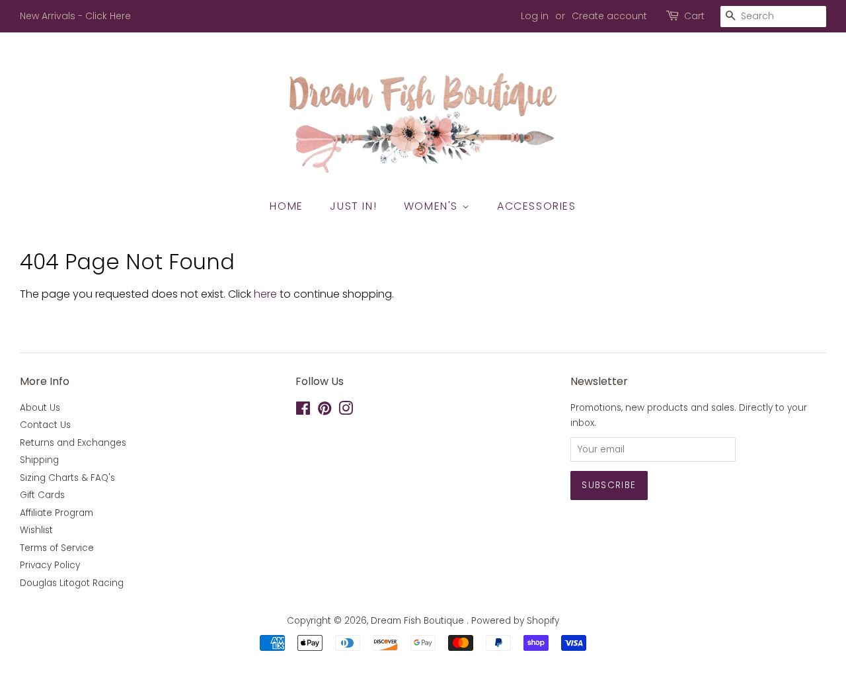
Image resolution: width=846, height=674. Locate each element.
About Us (40, 407)
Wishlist (36, 530)
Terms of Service (57, 548)
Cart (694, 15)
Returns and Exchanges (73, 443)
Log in (535, 15)
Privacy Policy (50, 565)
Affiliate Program (56, 513)
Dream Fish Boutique (419, 620)
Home (286, 206)
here (265, 294)
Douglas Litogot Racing (72, 583)
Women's (433, 206)
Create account (609, 15)
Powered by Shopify (515, 620)
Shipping (39, 460)
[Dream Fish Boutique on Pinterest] (324, 411)
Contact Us (45, 425)
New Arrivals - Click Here (75, 15)
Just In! (353, 206)
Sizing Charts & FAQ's (67, 478)
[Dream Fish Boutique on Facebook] (303, 411)
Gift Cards (42, 495)
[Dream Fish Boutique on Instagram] (345, 411)
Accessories (536, 206)
